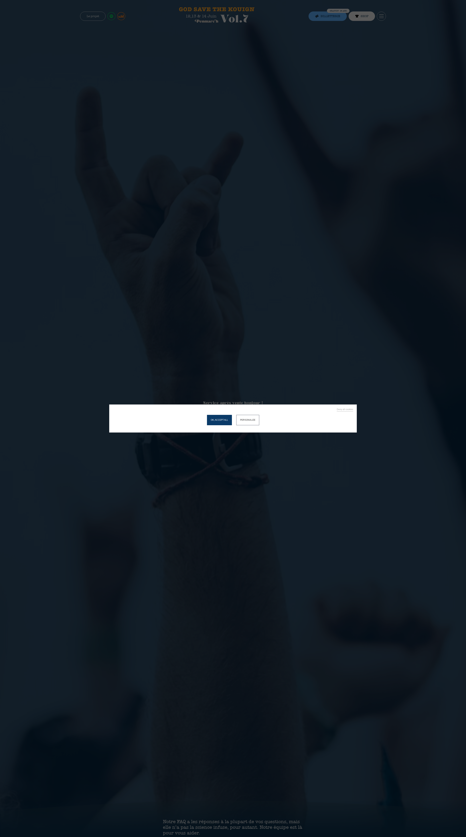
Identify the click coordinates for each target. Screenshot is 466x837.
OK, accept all (219, 420)
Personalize (247, 420)
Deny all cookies (345, 409)
